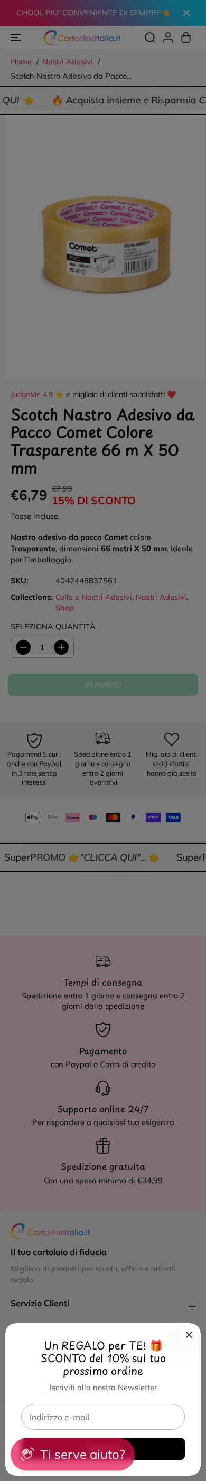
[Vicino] (189, 1334)
